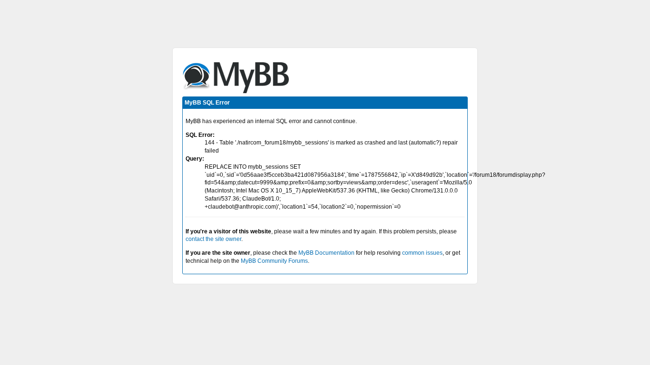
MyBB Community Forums (274, 261)
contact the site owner (213, 239)
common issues (422, 253)
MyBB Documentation (326, 253)
